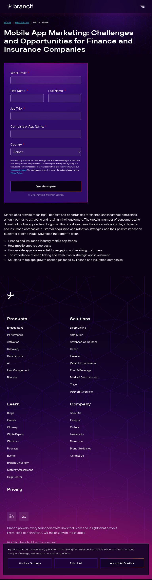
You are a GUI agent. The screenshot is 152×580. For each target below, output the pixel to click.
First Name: (19, 91)
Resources (22, 22)
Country (17, 144)
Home (7, 22)
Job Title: (17, 108)
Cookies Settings (30, 563)
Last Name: (57, 91)
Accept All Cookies (122, 563)
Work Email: (19, 73)
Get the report (46, 186)
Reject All (76, 563)
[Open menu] (142, 6)
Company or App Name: (28, 126)
